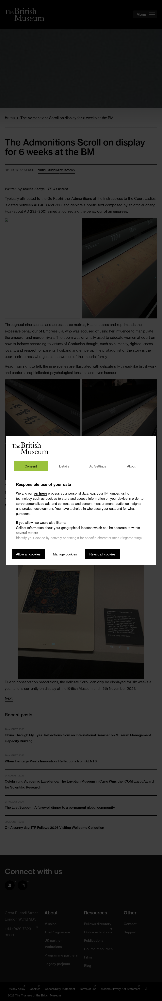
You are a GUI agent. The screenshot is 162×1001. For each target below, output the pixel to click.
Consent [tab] (31, 466)
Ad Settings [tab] (97, 466)
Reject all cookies (102, 553)
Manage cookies (65, 553)
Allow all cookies (28, 553)
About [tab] (131, 466)
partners (40, 493)
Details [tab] (64, 466)
